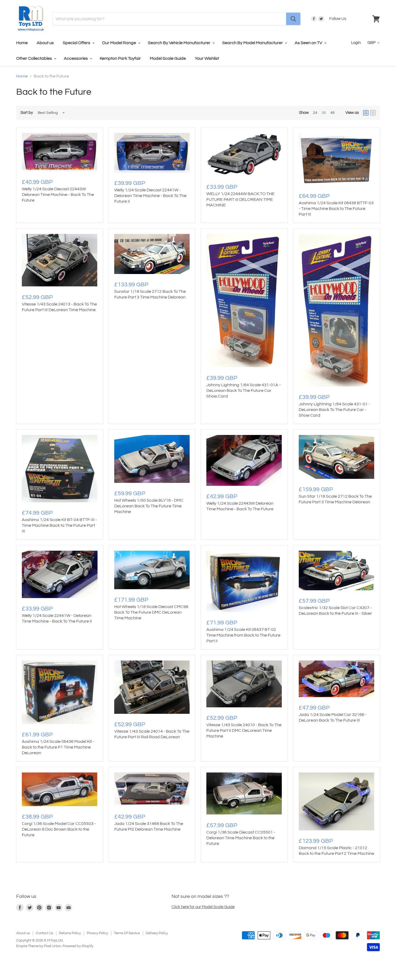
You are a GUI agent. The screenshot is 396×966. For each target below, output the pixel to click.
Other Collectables (34, 58)
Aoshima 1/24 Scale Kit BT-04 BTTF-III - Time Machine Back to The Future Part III (59, 525)
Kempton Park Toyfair (120, 58)
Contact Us (44, 933)
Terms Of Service (127, 933)
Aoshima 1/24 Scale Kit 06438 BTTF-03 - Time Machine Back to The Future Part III (336, 208)
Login (356, 43)
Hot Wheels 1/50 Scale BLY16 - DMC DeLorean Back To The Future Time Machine (148, 506)
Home (22, 43)
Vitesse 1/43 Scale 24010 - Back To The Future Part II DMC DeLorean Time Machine (244, 730)
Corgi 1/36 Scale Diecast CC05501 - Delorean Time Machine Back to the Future (240, 838)
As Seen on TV (309, 43)
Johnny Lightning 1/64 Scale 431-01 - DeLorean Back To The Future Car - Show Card (334, 409)
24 (315, 113)
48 (332, 113)
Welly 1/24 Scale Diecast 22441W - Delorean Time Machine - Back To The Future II (150, 195)
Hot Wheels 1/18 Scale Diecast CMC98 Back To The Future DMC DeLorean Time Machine (151, 612)
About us (45, 43)
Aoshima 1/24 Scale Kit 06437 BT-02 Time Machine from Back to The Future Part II (243, 635)
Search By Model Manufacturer (253, 43)
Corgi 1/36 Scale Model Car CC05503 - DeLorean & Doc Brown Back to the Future (59, 829)
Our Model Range (119, 43)
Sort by (26, 113)
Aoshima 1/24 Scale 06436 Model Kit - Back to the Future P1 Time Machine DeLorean (58, 747)
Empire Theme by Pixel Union (38, 946)
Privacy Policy (97, 933)
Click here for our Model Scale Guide (203, 907)
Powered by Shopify (77, 946)
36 (324, 113)
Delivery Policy (157, 933)
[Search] (293, 19)
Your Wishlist (207, 58)
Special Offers (77, 43)
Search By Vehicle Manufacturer (179, 43)
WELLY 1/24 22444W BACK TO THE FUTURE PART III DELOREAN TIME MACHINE (240, 199)
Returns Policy (70, 933)
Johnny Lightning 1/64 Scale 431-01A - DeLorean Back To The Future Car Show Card (243, 390)
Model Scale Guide (168, 58)
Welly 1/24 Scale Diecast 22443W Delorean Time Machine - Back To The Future (58, 194)
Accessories (76, 58)
